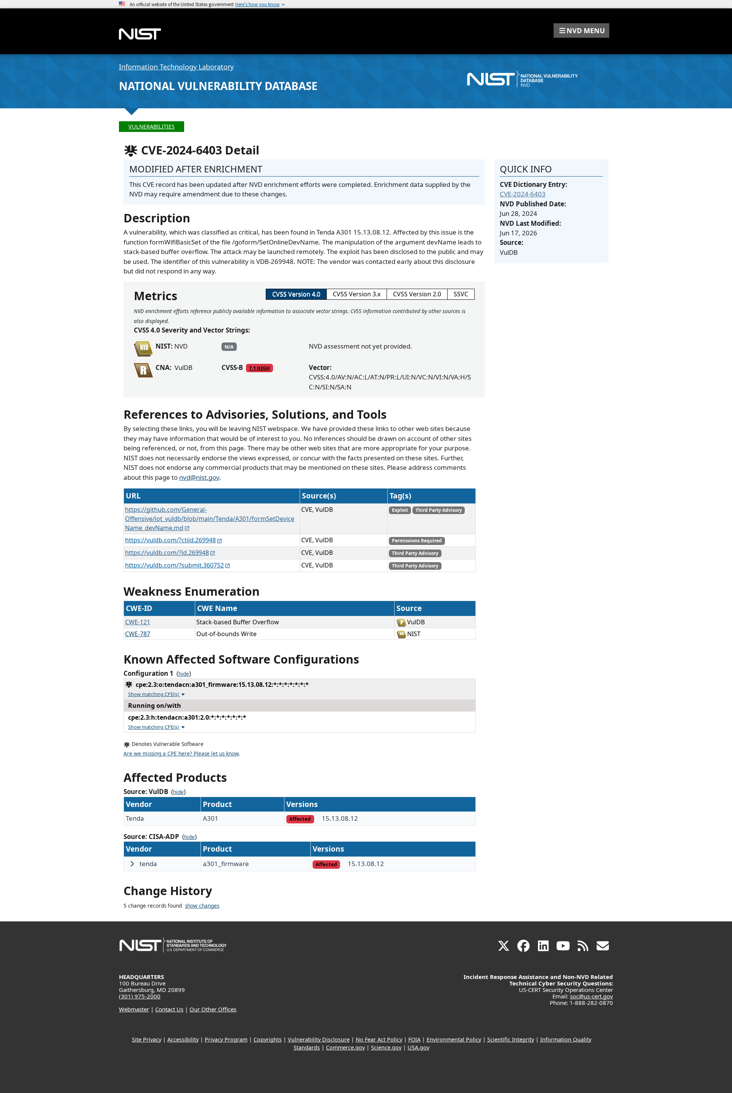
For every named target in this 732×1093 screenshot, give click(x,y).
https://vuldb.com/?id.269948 (167, 552)
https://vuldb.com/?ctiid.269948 (170, 540)
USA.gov (418, 1047)
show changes (202, 905)
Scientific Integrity (510, 1039)
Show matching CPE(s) (154, 694)
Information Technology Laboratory (176, 66)
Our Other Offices (212, 1009)
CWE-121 (137, 622)
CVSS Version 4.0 (296, 294)
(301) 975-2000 (140, 996)
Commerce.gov (345, 1047)
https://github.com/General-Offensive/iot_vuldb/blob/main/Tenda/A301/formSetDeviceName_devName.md (209, 518)
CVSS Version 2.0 (417, 294)
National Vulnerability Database (218, 86)
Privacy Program (226, 1039)
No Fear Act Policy (379, 1039)
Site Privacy (146, 1039)
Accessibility (183, 1039)
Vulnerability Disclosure (319, 1039)
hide (183, 673)
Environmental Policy (454, 1039)
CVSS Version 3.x (356, 294)
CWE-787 (137, 634)
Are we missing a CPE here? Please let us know (181, 753)
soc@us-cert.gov (591, 996)
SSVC (461, 294)
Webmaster (134, 1009)
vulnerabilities (151, 126)
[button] (581, 30)
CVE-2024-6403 (523, 194)
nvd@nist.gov (199, 477)
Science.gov (386, 1047)
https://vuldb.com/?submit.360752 (174, 565)
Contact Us (169, 1009)
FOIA (414, 1039)
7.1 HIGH (259, 368)
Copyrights (268, 1039)
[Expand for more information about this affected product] (132, 863)
